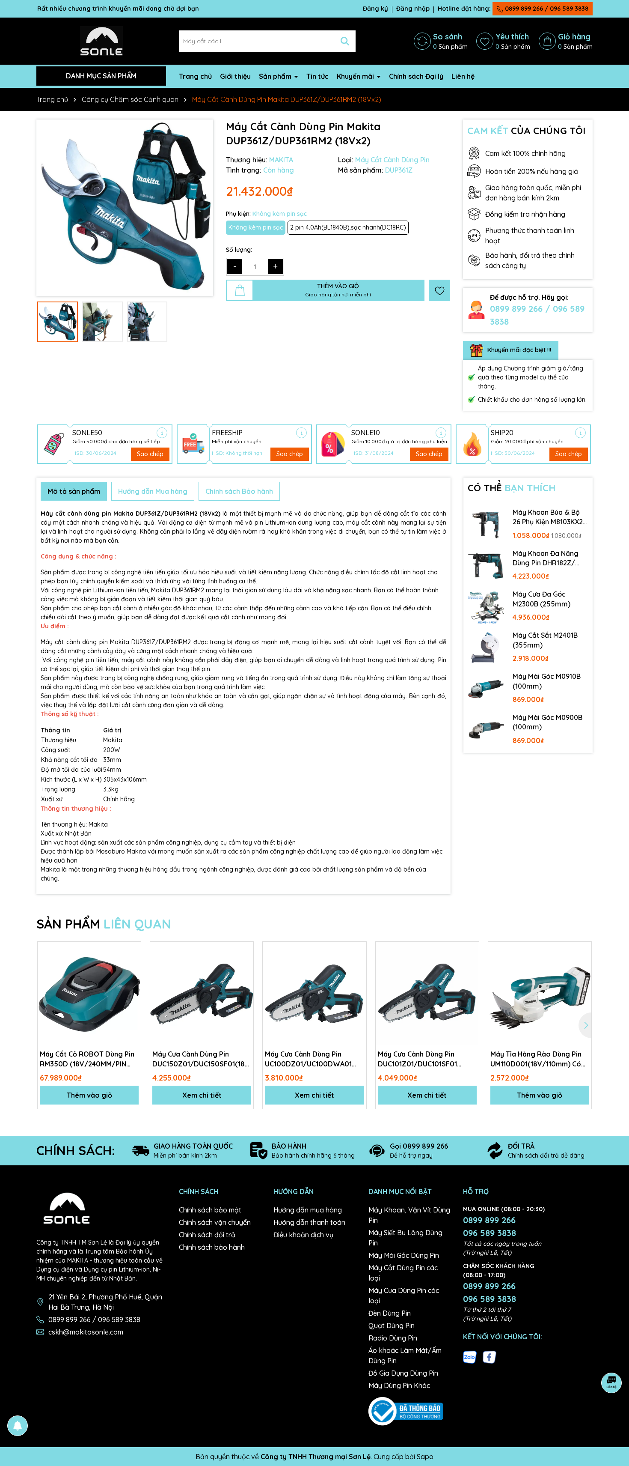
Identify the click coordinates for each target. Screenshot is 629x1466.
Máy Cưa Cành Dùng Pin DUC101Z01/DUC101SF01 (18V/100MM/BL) (417, 1059)
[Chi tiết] (162, 432)
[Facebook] (489, 1356)
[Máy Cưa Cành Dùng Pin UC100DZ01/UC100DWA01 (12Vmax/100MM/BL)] (314, 993)
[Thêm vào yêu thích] (439, 290)
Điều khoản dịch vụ (303, 1234)
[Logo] (101, 40)
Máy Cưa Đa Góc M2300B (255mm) (541, 599)
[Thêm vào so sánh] (131, 966)
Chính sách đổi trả (207, 1234)
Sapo (425, 1456)
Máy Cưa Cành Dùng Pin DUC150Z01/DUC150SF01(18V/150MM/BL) (201, 1059)
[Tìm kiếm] (344, 41)
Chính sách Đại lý (416, 76)
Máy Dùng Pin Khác (399, 1385)
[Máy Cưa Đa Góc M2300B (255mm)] (486, 606)
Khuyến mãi (356, 76)
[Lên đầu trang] (611, 1414)
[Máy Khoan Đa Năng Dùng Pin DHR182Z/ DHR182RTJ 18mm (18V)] (486, 566)
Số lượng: (239, 250)
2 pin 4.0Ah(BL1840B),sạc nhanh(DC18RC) (348, 227)
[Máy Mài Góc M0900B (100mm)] (486, 730)
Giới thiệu (235, 76)
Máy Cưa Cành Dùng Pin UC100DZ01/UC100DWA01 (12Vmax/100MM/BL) (308, 1059)
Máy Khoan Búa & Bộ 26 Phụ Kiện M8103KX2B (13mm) (550, 517)
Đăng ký (375, 8)
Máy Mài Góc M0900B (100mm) (547, 722)
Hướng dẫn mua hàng (307, 1210)
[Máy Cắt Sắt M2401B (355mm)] (486, 648)
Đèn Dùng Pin (389, 1313)
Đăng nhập (413, 8)
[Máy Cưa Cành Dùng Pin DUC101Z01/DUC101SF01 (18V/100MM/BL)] (427, 993)
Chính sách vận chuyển (215, 1222)
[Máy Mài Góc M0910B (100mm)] (486, 689)
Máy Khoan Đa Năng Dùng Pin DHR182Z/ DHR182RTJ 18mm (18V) (546, 558)
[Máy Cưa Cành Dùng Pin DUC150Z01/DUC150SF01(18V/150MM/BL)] (201, 993)
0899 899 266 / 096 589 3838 (545, 8)
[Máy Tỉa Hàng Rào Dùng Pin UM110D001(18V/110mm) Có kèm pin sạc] (539, 993)
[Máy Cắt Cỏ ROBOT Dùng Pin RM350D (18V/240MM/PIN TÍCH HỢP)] (89, 993)
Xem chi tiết (202, 1095)
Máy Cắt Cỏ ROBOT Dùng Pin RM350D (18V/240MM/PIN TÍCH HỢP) (87, 1059)
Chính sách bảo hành (212, 1247)
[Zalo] (470, 1356)
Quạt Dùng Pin (391, 1325)
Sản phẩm (276, 76)
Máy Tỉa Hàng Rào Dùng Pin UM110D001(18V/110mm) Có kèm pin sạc (536, 1059)
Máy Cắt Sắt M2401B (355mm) (545, 640)
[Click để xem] (124, 208)
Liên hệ (463, 76)
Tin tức (317, 76)
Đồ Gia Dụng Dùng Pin (403, 1373)
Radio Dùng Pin (392, 1338)
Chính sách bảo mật (210, 1210)
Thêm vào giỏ (89, 1095)
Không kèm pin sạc (255, 227)
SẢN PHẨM (103, 924)
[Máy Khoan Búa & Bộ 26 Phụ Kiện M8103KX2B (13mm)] (486, 525)
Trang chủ (195, 76)
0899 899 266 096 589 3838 (489, 1226)
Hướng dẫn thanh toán (309, 1222)
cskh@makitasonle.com (85, 1332)
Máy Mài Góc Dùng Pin (403, 1255)
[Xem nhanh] (131, 981)
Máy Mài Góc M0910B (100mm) (547, 681)
